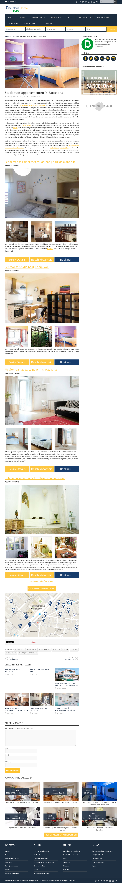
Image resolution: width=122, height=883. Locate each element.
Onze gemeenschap (11, 866)
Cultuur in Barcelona (41, 858)
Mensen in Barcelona (12, 858)
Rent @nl (65, 649)
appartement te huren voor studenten (32, 105)
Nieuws (22, 17)
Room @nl (74, 649)
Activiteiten (13, 23)
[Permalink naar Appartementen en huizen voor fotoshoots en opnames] (67, 680)
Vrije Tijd (69, 17)
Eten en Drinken (39, 866)
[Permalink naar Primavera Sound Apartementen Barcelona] (67, 705)
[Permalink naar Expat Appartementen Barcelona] (42, 705)
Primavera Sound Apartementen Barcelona (65, 709)
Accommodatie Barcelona (41, 581)
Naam (7, 748)
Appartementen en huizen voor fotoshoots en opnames (67, 684)
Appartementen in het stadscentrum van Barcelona (16, 709)
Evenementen (54, 17)
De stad (7, 855)
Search (112, 29)
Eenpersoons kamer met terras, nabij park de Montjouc (40, 162)
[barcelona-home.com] (17, 10)
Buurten (7, 851)
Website (8, 762)
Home (10, 17)
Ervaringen (48, 23)
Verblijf (15, 36)
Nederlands (10, 2)
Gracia (15, 128)
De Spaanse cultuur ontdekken (44, 862)
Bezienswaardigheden (41, 851)
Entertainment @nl (44, 649)
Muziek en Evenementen (42, 873)
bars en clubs (26, 125)
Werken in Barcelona (12, 873)
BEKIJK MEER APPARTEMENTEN (61, 835)
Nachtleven (56, 649)
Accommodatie (37, 17)
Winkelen (66, 870)
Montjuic (50, 249)
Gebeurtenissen (30, 23)
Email (7, 755)
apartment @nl (31, 649)
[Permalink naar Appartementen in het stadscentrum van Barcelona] (17, 705)
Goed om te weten (104, 17)
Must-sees (8, 862)
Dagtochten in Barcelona (72, 855)
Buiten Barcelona (40, 855)
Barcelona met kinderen (71, 851)
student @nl (23, 653)
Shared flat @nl (11, 653)
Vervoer (7, 870)
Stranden (66, 862)
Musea (36, 870)
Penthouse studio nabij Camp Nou (27, 267)
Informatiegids (85, 17)
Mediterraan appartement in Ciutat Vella (31, 369)
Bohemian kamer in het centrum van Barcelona (35, 478)
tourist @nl (33, 653)
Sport (65, 858)
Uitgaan (66, 866)
